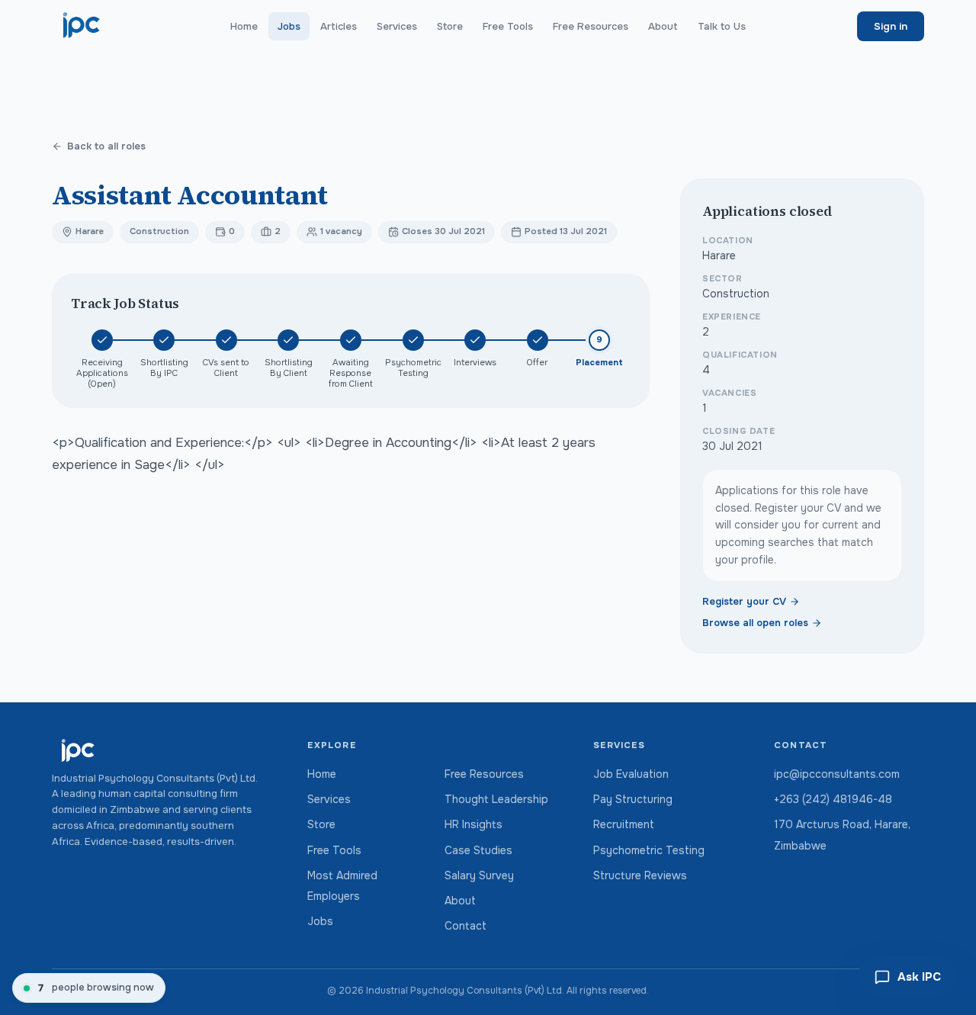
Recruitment (623, 824)
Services (397, 26)
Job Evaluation (631, 774)
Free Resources (590, 26)
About (663, 26)
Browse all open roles (755, 623)
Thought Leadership (496, 799)
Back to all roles (106, 146)
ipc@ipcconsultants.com (837, 774)
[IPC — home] (82, 26)
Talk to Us (722, 26)
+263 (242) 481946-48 (833, 799)
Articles (338, 26)
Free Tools (508, 26)
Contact (465, 926)
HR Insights (473, 824)
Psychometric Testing (649, 850)
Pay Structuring (633, 799)
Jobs (289, 26)
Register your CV (744, 602)
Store (450, 26)
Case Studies (478, 850)
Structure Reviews (640, 875)
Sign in (890, 26)
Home (244, 26)
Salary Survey (479, 875)
